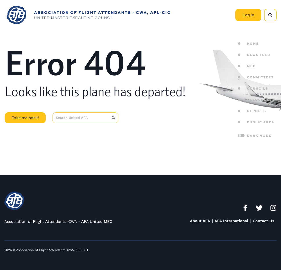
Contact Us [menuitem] (263, 221)
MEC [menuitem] (251, 66)
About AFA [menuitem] (200, 221)
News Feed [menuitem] (258, 54)
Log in (248, 15)
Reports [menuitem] (256, 111)
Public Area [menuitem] (260, 122)
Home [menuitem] (253, 43)
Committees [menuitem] (260, 77)
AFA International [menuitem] (231, 221)
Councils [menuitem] (257, 88)
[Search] (113, 117)
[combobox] (80, 117)
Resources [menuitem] (259, 99)
